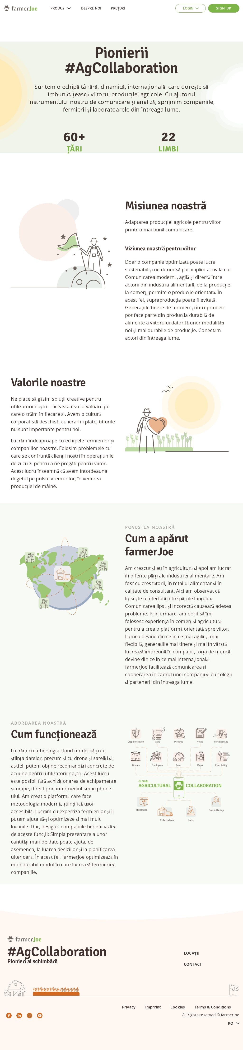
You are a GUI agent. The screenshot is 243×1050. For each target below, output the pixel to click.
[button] (233, 1023)
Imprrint (153, 1007)
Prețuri (118, 8)
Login (188, 8)
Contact (193, 964)
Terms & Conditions (213, 1007)
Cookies (177, 1007)
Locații (192, 953)
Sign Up (223, 8)
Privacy (129, 1007)
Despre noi (91, 8)
